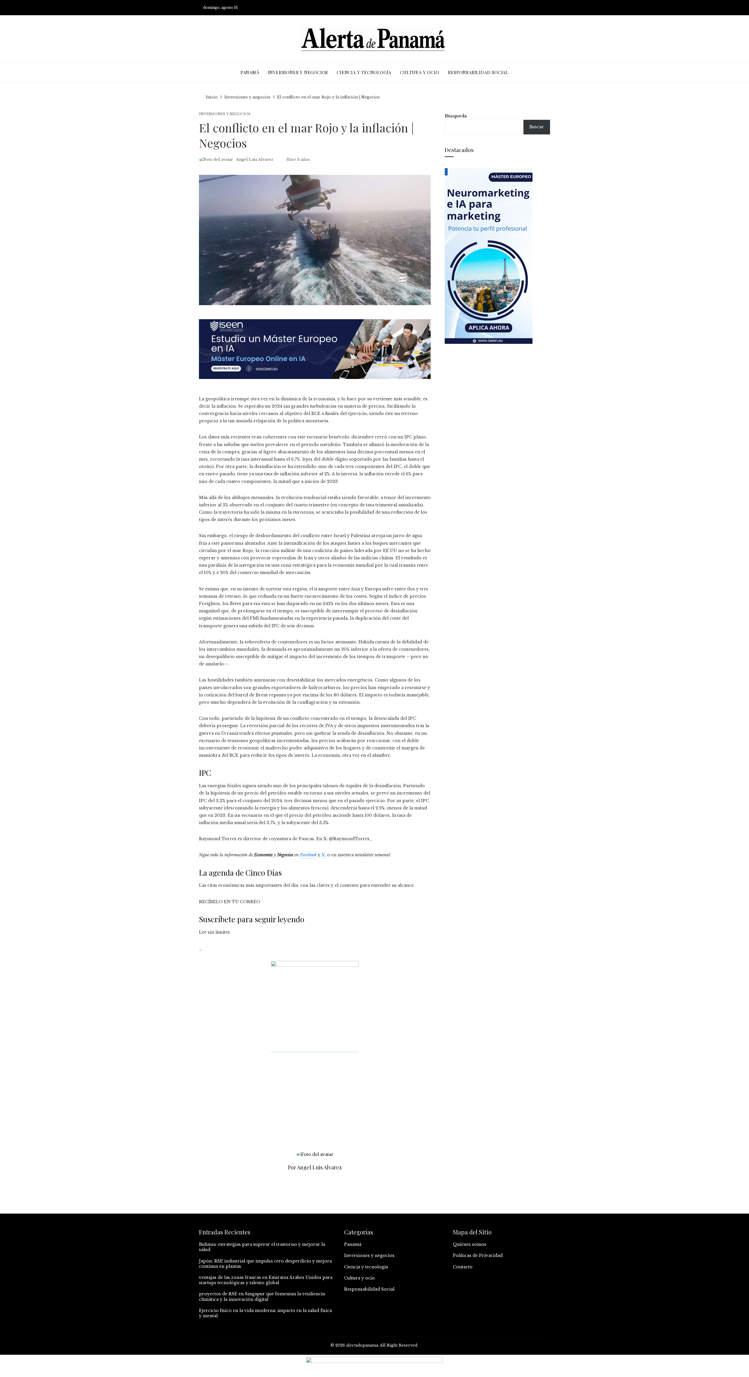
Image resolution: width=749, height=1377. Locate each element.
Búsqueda (456, 116)
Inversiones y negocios (224, 114)
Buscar (536, 126)
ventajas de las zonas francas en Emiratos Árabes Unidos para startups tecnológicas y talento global (265, 1280)
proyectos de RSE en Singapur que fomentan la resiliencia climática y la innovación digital (262, 1296)
